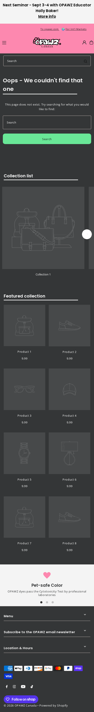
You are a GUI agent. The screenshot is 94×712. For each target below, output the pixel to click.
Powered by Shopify (53, 705)
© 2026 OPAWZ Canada (20, 705)
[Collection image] (43, 228)
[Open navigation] (15, 42)
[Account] (84, 42)
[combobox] (47, 61)
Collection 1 (43, 274)
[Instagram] (14, 687)
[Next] (87, 234)
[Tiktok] (32, 687)
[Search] (85, 61)
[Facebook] (7, 687)
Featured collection (24, 296)
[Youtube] (23, 687)
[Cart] (91, 42)
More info (47, 16)
